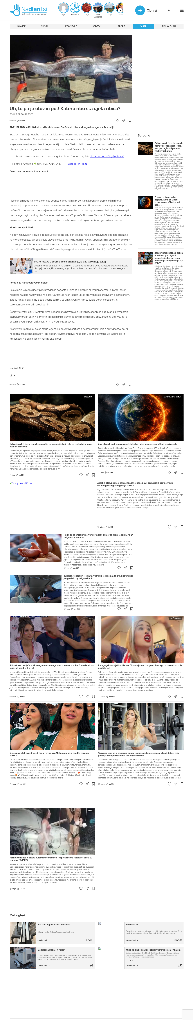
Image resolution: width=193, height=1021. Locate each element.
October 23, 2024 (77, 163)
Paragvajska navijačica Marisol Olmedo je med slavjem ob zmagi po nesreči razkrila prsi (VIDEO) (140, 666)
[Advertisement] (70, 186)
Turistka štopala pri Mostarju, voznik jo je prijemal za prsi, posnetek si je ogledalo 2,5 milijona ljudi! (98, 577)
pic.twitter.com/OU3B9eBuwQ (107, 156)
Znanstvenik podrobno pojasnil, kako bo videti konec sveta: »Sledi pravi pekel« (167, 201)
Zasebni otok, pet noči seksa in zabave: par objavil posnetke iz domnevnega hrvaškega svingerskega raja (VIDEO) (169, 258)
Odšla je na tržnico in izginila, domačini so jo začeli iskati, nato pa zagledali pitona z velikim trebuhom (169, 147)
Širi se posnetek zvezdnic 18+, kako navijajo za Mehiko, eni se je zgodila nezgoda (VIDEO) (49, 754)
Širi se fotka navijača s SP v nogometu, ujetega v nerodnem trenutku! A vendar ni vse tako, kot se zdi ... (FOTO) (52, 666)
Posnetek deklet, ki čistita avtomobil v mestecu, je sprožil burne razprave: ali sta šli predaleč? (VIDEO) (51, 858)
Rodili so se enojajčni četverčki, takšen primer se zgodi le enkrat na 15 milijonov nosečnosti (98, 536)
